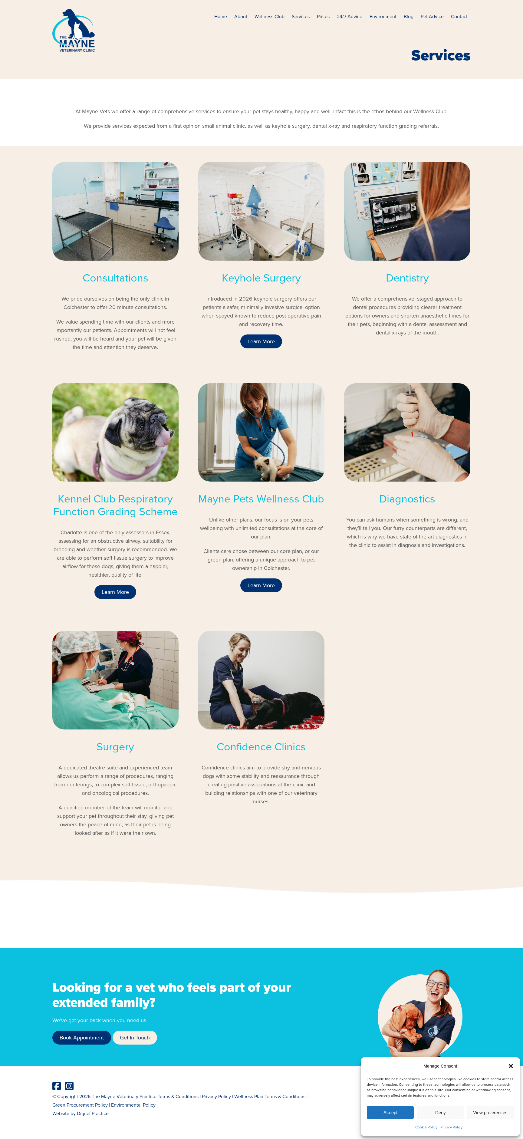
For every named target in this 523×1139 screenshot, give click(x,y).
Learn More (261, 341)
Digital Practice (93, 1113)
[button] (511, 1066)
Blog (408, 16)
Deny (440, 1112)
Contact (459, 16)
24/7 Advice (349, 16)
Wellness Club (270, 16)
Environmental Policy (133, 1104)
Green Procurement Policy (80, 1104)
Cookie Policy (426, 1127)
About (240, 16)
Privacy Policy (451, 1127)
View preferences (490, 1112)
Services (301, 16)
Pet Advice (432, 16)
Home (220, 16)
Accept (390, 1112)
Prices (323, 16)
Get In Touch (135, 1037)
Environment (383, 16)
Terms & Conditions (178, 1096)
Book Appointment (82, 1037)
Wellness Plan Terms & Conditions (269, 1096)
